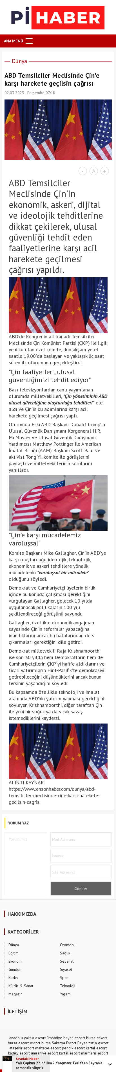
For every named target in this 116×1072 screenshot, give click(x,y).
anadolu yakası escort (27, 1037)
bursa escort (18, 1042)
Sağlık (65, 953)
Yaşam (65, 994)
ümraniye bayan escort (66, 1037)
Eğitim (13, 953)
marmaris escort (94, 1053)
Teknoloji (67, 985)
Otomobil (68, 944)
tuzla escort (98, 1042)
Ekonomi (15, 961)
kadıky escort (19, 1053)
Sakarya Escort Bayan (70, 1042)
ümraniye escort (44, 1053)
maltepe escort (48, 1048)
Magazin (15, 994)
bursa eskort (96, 1037)
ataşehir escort (21, 1048)
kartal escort (96, 1048)
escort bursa (40, 1042)
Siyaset (66, 969)
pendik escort (73, 1048)
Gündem (15, 969)
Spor (64, 977)
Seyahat (66, 961)
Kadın (13, 977)
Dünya (19, 61)
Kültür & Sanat (20, 985)
